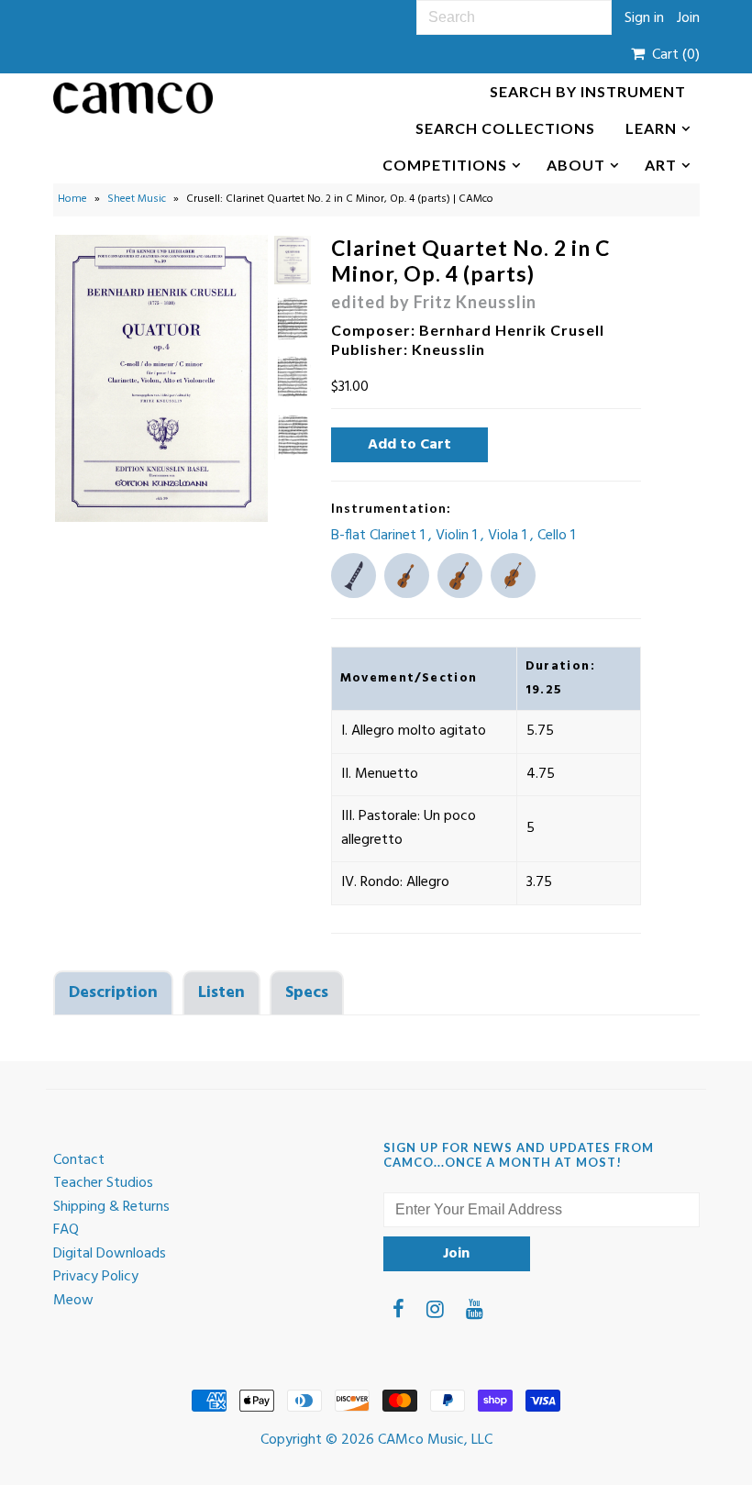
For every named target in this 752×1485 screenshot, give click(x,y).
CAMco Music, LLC (435, 1440)
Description (113, 993)
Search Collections (505, 128)
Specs (306, 993)
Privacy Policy (95, 1277)
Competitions (444, 164)
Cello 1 (556, 536)
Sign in (644, 18)
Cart (672, 55)
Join (688, 18)
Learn (651, 128)
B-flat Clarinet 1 (379, 536)
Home (72, 199)
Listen (221, 993)
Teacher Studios (103, 1183)
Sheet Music (136, 199)
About (576, 164)
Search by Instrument (588, 91)
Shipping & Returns (111, 1207)
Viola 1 (509, 536)
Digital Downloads (109, 1254)
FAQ (66, 1230)
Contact (79, 1160)
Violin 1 (458, 536)
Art (661, 164)
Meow (73, 1301)
